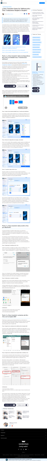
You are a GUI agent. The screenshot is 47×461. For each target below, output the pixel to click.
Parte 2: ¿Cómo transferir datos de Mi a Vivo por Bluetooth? (13, 50)
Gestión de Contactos (36, 44)
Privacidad (11, 454)
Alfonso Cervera (13, 422)
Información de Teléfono (36, 49)
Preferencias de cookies (16, 454)
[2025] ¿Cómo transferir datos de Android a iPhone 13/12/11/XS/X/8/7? (37, 22)
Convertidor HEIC (35, 54)
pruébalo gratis (9, 86)
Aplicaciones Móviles (36, 47)
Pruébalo (35, 88)
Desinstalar (42, 454)
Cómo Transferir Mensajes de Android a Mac (37, 16)
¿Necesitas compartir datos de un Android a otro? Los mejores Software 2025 (37, 28)
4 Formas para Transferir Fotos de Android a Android (37, 25)
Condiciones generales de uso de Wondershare (27, 454)
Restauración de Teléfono (37, 42)
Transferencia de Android (7, 6)
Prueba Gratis (42, 2)
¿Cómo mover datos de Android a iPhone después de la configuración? (37, 18)
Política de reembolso (37, 454)
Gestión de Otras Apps (36, 52)
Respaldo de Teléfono (36, 37)
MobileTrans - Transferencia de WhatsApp (38, 72)
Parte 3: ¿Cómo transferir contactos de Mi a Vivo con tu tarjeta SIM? (15, 52)
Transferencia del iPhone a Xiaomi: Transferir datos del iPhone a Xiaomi (38, 13)
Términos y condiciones (6, 454)
